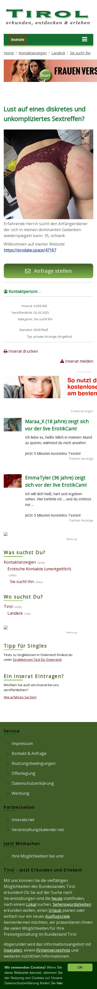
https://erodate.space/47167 (30, 250)
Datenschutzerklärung (33, 783)
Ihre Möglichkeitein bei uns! (37, 856)
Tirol (8, 606)
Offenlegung (23, 773)
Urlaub (54, 910)
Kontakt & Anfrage (29, 753)
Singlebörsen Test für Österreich (37, 659)
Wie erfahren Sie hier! (20, 697)
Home (9, 53)
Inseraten (13, 950)
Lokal (31, 904)
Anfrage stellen (52, 270)
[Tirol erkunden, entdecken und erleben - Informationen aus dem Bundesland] (48, 25)
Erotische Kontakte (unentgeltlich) (39, 569)
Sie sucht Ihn (80, 53)
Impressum (22, 743)
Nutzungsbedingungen (33, 763)
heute (56, 898)
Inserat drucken (22, 351)
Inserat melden (78, 361)
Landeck (58, 53)
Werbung (20, 793)
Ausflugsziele (57, 916)
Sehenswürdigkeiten (72, 904)
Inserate (17, 39)
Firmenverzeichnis (53, 950)
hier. (60, 983)
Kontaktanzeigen (33, 53)
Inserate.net (23, 819)
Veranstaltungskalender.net (38, 829)
